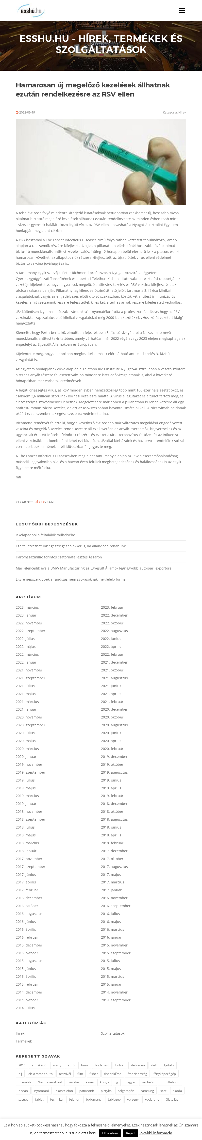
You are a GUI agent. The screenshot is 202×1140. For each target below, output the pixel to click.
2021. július (25, 686)
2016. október (27, 905)
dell (153, 1065)
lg (117, 1082)
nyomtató (41, 1091)
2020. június (111, 733)
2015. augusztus (29, 960)
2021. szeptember (30, 678)
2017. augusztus (114, 866)
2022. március (27, 654)
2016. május (111, 921)
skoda (177, 1091)
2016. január (111, 937)
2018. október (112, 811)
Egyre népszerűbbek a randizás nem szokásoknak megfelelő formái (71, 579)
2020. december (114, 709)
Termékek (24, 1041)
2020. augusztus (114, 725)
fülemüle (24, 1082)
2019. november (29, 764)
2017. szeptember (30, 866)
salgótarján (126, 1091)
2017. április (26, 882)
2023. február (112, 607)
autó (71, 1065)
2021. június (111, 686)
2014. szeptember (116, 1000)
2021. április (111, 693)
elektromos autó (40, 1074)
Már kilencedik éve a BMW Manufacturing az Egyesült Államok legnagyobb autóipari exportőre (93, 568)
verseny (133, 1099)
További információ (155, 1132)
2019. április (111, 788)
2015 (21, 1065)
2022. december (114, 615)
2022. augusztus (114, 630)
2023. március (27, 607)
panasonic (86, 1091)
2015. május (111, 968)
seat (163, 1091)
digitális (168, 1065)
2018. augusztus (114, 819)
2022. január (26, 662)
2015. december (29, 945)
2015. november (114, 945)
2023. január (26, 615)
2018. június (111, 827)
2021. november (29, 670)
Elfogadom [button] (110, 1133)
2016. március (112, 929)
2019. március (27, 795)
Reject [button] (130, 1133)
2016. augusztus (29, 913)
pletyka (106, 1091)
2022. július (25, 638)
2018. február (112, 843)
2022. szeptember (30, 630)
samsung (147, 1091)
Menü (182, 10)
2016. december (29, 898)
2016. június (26, 921)
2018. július (25, 827)
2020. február (112, 748)
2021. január (26, 709)
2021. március (27, 701)
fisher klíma (112, 1074)
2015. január (111, 984)
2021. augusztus (114, 678)
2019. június (111, 780)
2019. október (112, 764)
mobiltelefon (170, 1082)
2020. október (112, 717)
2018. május (26, 835)
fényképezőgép (164, 1074)
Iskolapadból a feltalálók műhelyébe (45, 535)
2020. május (26, 740)
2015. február (27, 984)
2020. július (25, 733)
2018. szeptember (30, 819)
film (80, 1074)
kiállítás (73, 1082)
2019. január (26, 803)
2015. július (110, 960)
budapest (102, 1065)
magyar (129, 1082)
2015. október (27, 953)
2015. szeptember (116, 953)
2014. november (114, 992)
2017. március (112, 882)
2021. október (112, 670)
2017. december (114, 850)
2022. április (111, 646)
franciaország (137, 1074)
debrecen (138, 1065)
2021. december (114, 662)
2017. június (26, 874)
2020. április (111, 740)
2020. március (27, 748)
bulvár (120, 1065)
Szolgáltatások (112, 1033)
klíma (90, 1082)
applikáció (39, 1065)
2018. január (26, 850)
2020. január (26, 756)
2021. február (112, 701)
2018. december (114, 803)
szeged (23, 1099)
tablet (39, 1099)
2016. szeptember (116, 905)
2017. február (27, 890)
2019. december (114, 756)
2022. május (26, 646)
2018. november (29, 811)
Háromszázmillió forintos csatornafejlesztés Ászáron (59, 557)
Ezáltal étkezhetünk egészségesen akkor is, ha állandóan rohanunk (71, 546)
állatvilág (172, 1099)
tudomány (93, 1099)
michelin (148, 1082)
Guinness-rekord (50, 1082)
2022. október (112, 623)
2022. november (29, 623)
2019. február (112, 795)
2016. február (27, 937)
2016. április (26, 929)
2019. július (25, 780)
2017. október (112, 858)
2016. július (110, 913)
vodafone (152, 1099)
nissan (23, 1091)
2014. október (27, 1000)
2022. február (112, 654)
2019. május (26, 788)
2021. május (26, 693)
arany (57, 1065)
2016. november (114, 898)
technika (56, 1099)
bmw (84, 1065)
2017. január (111, 890)
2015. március (112, 976)
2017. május (111, 874)
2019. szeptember (30, 772)
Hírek (182, 112)
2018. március (27, 843)
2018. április (111, 835)
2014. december (29, 992)
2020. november (29, 717)
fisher (93, 1074)
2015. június (26, 968)
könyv (104, 1082)
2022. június (111, 638)
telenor (74, 1099)
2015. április (26, 976)
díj (20, 1074)
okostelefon (64, 1091)
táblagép (114, 1099)
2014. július (25, 1008)
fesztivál (65, 1074)
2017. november (29, 858)
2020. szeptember (30, 725)
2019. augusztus (114, 772)
